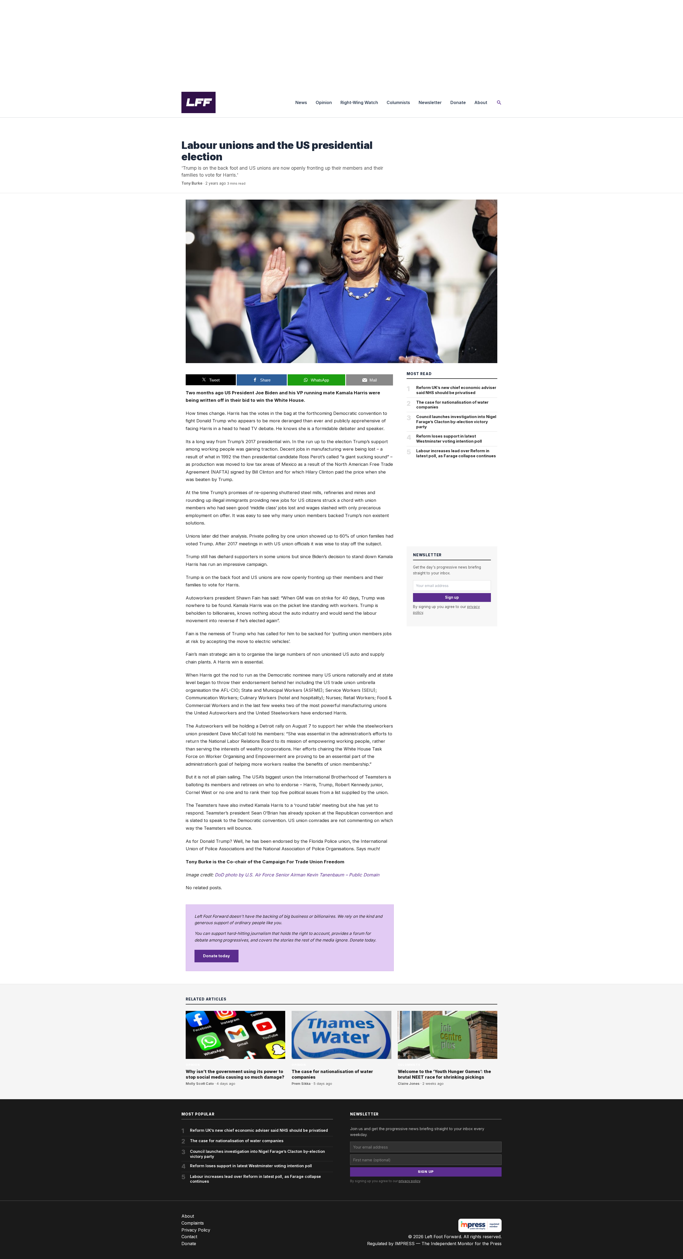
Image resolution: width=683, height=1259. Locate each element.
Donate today (216, 956)
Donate (458, 102)
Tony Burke (191, 183)
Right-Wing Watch (359, 102)
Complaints (192, 1223)
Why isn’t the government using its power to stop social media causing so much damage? (235, 1074)
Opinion (324, 102)
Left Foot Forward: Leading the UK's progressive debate (198, 102)
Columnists (398, 102)
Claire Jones (408, 1084)
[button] (499, 102)
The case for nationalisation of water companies (452, 405)
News (301, 102)
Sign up (452, 597)
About (480, 102)
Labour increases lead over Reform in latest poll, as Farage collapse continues (456, 453)
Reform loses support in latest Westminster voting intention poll (449, 438)
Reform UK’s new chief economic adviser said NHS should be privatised (456, 390)
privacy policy (409, 1181)
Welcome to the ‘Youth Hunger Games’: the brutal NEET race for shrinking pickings (444, 1074)
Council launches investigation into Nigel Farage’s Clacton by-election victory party (456, 421)
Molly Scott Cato (200, 1084)
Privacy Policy (195, 1230)
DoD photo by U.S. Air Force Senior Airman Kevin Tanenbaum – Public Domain (297, 874)
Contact (189, 1236)
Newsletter (430, 102)
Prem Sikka (301, 1084)
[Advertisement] (341, 43)
